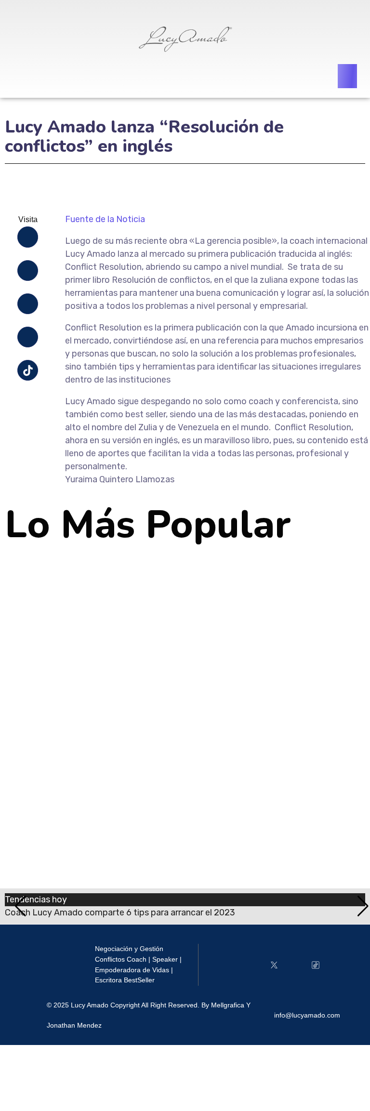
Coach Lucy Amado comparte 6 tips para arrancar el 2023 (147, 581)
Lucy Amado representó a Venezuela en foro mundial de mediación (167, 771)
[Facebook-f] (27, 236)
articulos (37, 599)
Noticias (68, 599)
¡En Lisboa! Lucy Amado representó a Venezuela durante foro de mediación (184, 676)
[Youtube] (27, 337)
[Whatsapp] (336, 964)
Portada (99, 599)
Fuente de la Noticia (105, 219)
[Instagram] (27, 270)
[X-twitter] (27, 303)
